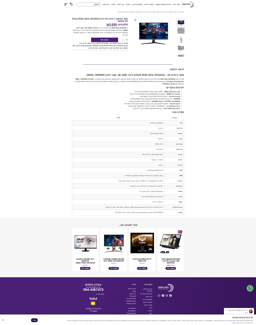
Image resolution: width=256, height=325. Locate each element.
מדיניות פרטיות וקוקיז (239, 323)
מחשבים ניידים (137, 4)
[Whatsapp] (159, 295)
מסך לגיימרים (93, 48)
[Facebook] (170, 295)
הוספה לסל (104, 40)
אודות (113, 4)
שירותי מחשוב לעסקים (163, 4)
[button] (135, 20)
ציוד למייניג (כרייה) (146, 294)
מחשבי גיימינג (149, 4)
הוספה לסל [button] (171, 268)
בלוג (150, 313)
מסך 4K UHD (117, 48)
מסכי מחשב (172, 12)
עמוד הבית (176, 4)
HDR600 (95, 46)
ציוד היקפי (120, 4)
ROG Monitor (104, 46)
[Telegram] (163, 295)
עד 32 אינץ (163, 12)
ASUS (98, 43)
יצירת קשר (106, 4)
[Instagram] (167, 295)
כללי (150, 308)
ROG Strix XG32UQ (116, 46)
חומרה (128, 4)
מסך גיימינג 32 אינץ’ (105, 48)
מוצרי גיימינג (148, 305)
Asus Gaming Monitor (84, 46)
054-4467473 (93, 289)
